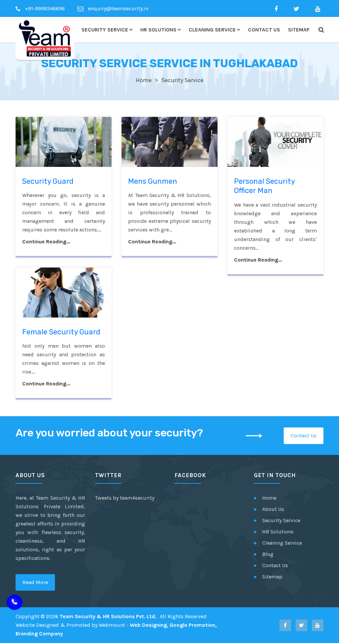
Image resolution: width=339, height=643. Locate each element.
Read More (35, 582)
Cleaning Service (212, 29)
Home (144, 80)
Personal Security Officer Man (264, 186)
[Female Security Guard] (64, 292)
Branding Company (39, 633)
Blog (267, 554)
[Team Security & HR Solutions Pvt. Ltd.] (45, 38)
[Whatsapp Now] (15, 602)
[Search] (320, 30)
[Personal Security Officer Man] (275, 142)
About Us (273, 509)
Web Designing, (149, 625)
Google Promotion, (193, 625)
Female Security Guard (61, 331)
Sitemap (299, 29)
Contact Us (264, 29)
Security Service (104, 29)
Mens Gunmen (152, 181)
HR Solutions (158, 29)
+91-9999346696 (44, 8)
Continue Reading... (46, 241)
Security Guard (47, 181)
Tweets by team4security (124, 498)
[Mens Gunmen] (169, 142)
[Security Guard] (64, 142)
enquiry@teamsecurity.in (117, 8)
